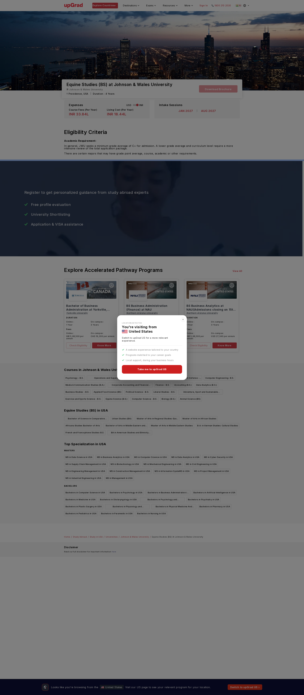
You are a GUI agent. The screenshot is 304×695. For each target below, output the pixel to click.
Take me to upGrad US (152, 369)
